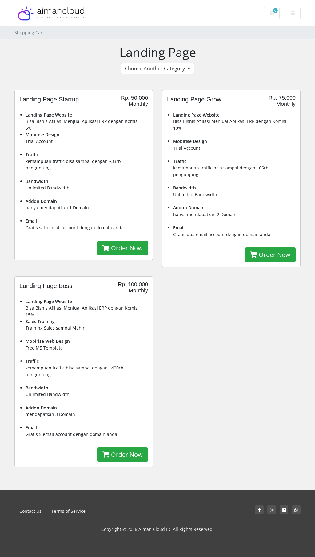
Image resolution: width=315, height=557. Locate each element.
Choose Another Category (155, 68)
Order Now (126, 248)
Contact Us (30, 511)
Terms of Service (68, 511)
